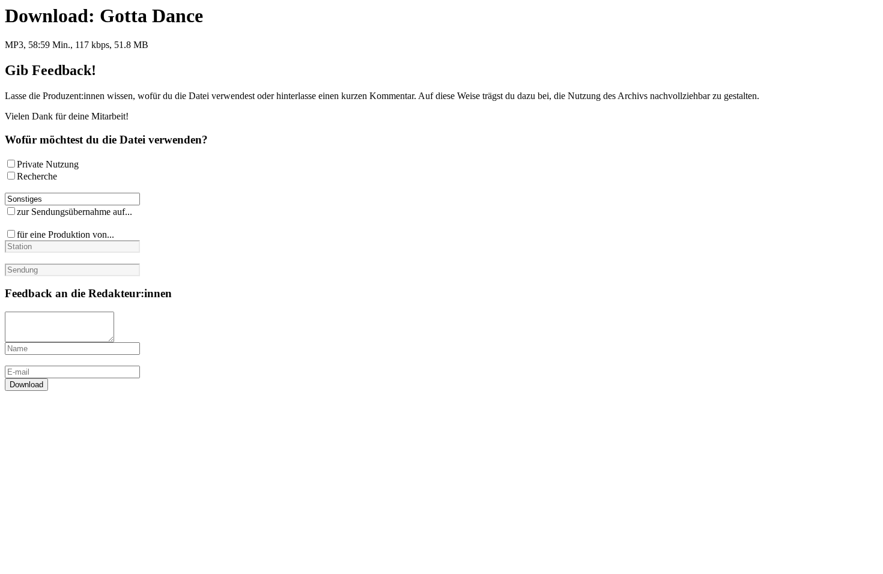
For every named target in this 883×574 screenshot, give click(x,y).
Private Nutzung (48, 164)
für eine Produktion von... (65, 234)
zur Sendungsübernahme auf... (74, 212)
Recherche (37, 176)
